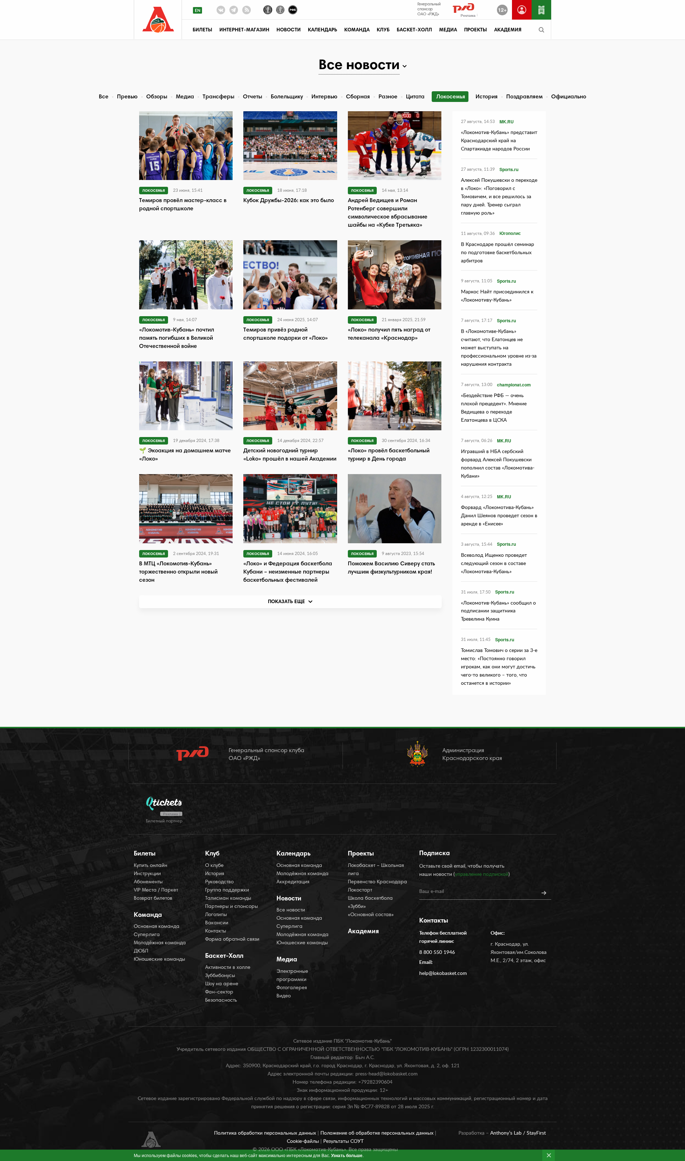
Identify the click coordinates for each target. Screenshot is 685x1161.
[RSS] (246, 11)
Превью (127, 97)
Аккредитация (292, 882)
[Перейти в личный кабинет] (522, 10)
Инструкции (147, 874)
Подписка (434, 854)
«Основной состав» (371, 915)
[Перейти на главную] (158, 19)
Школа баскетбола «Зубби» (370, 902)
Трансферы (218, 97)
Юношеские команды (159, 959)
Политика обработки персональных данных (266, 1133)
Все (103, 97)
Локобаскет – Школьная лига (376, 870)
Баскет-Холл (414, 30)
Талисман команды (228, 898)
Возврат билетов (153, 898)
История (487, 97)
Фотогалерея (291, 988)
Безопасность (221, 1000)
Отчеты (252, 97)
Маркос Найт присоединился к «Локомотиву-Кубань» (497, 296)
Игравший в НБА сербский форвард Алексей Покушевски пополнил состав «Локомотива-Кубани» (497, 464)
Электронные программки (292, 975)
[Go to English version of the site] (197, 10)
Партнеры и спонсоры (231, 906)
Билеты (202, 30)
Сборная (358, 97)
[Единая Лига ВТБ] (267, 9)
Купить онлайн (150, 865)
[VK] (221, 11)
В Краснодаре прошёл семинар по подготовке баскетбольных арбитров (497, 252)
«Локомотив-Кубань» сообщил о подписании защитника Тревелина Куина (498, 611)
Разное (388, 97)
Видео (283, 996)
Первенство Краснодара (377, 882)
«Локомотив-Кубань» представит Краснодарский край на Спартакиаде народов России (499, 140)
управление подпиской (481, 874)
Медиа (448, 30)
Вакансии (216, 923)
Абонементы (148, 882)
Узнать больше (346, 1155)
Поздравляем (524, 97)
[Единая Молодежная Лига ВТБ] (280, 9)
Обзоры (156, 97)
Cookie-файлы (303, 1141)
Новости (288, 30)
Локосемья (450, 97)
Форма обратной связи (232, 939)
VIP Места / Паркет (156, 890)
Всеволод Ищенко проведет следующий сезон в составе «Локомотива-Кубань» (494, 563)
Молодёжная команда (160, 943)
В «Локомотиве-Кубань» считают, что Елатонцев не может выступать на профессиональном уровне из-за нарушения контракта (499, 348)
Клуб (383, 30)
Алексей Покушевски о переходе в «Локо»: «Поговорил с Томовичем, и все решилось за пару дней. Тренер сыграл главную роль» (499, 197)
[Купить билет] (541, 10)
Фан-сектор (219, 992)
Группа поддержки (227, 890)
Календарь (322, 30)
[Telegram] (233, 11)
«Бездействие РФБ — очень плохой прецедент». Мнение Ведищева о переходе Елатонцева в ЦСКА (494, 408)
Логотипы (216, 915)
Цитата (415, 97)
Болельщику (287, 97)
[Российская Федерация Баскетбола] (292, 9)
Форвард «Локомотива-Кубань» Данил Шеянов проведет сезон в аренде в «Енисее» (499, 515)
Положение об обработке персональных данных (377, 1133)
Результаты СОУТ (343, 1141)
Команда (357, 30)
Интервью (324, 97)
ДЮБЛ (141, 951)
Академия (507, 30)
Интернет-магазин (244, 30)
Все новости (290, 910)
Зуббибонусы (220, 976)
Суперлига (147, 935)
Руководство (219, 882)
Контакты (215, 931)
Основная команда (156, 926)
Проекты (475, 30)
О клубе (214, 865)
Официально (568, 97)
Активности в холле (227, 967)
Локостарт (360, 890)
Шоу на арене (221, 984)
